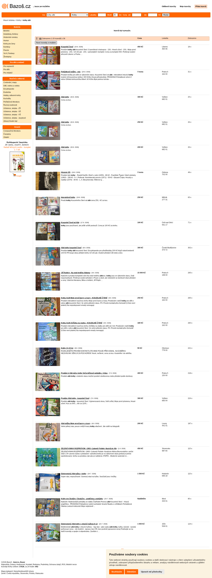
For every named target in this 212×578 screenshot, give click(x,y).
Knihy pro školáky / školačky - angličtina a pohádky (82, 499)
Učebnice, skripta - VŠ (12, 115)
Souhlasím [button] (116, 572)
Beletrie (6, 31)
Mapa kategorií (7, 571)
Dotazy (13, 564)
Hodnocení (20, 564)
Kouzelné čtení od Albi (70, 223)
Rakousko (39, 573)
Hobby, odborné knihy (12, 95)
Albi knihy (65, 97)
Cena (139, 38)
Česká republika (12, 573)
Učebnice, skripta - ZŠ (12, 108)
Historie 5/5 (65, 172)
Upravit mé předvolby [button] (151, 572)
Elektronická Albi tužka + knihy (73, 474)
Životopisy (7, 57)
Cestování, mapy (10, 82)
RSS (63, 564)
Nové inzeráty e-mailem (46, 43)
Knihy (18, 20)
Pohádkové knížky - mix (70, 72)
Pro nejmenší (8, 66)
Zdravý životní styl (10, 121)
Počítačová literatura (11, 102)
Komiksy (6, 47)
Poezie (6, 50)
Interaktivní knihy (68, 197)
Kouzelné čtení (67, 47)
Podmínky (44, 564)
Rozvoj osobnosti (10, 105)
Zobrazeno (192, 38)
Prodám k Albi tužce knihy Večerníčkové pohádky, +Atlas (84, 373)
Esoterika (7, 92)
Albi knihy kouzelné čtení (71, 248)
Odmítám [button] (131, 572)
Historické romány (10, 37)
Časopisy (7, 134)
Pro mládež (7, 73)
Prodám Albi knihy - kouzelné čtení (75, 398)
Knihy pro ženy (9, 44)
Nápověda (5, 564)
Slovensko (24, 573)
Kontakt (29, 564)
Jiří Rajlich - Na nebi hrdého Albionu (75, 273)
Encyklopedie (8, 89)
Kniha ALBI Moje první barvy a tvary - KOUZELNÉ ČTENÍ (84, 298)
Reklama (36, 564)
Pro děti (6, 69)
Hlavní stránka (9, 20)
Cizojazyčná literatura (11, 131)
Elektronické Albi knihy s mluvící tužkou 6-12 (79, 524)
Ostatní (6, 137)
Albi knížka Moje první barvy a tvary (75, 423)
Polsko (32, 573)
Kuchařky (7, 99)
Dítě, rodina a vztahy (11, 86)
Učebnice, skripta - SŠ (12, 111)
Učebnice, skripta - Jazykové (14, 118)
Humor (6, 41)
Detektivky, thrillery (10, 34)
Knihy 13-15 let (67, 348)
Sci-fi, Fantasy (8, 53)
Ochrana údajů (55, 564)
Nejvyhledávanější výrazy (24, 571)
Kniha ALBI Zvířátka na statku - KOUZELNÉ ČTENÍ (81, 323)
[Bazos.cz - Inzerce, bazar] (16, 8)
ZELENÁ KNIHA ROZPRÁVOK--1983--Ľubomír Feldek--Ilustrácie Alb (89, 449)
